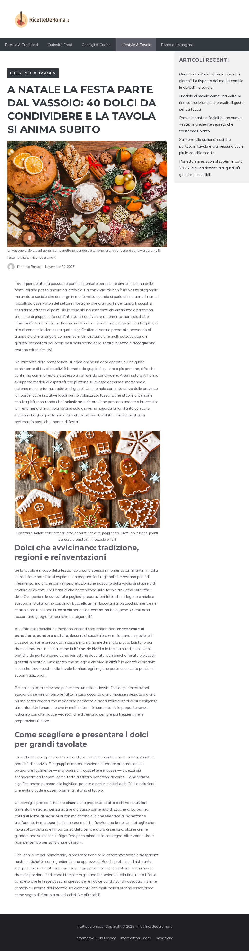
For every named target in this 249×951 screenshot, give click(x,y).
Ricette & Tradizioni (21, 44)
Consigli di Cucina (96, 44)
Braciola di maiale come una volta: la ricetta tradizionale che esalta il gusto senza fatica (211, 102)
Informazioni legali (135, 938)
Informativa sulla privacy (96, 938)
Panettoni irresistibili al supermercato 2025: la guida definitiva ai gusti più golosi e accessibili (211, 168)
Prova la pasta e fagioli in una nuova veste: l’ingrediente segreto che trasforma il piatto (210, 124)
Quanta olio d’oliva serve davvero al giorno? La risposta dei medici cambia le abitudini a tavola (211, 81)
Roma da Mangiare (177, 44)
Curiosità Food (60, 44)
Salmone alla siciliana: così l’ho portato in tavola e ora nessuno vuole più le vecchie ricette (211, 146)
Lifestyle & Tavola (135, 44)
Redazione (164, 938)
